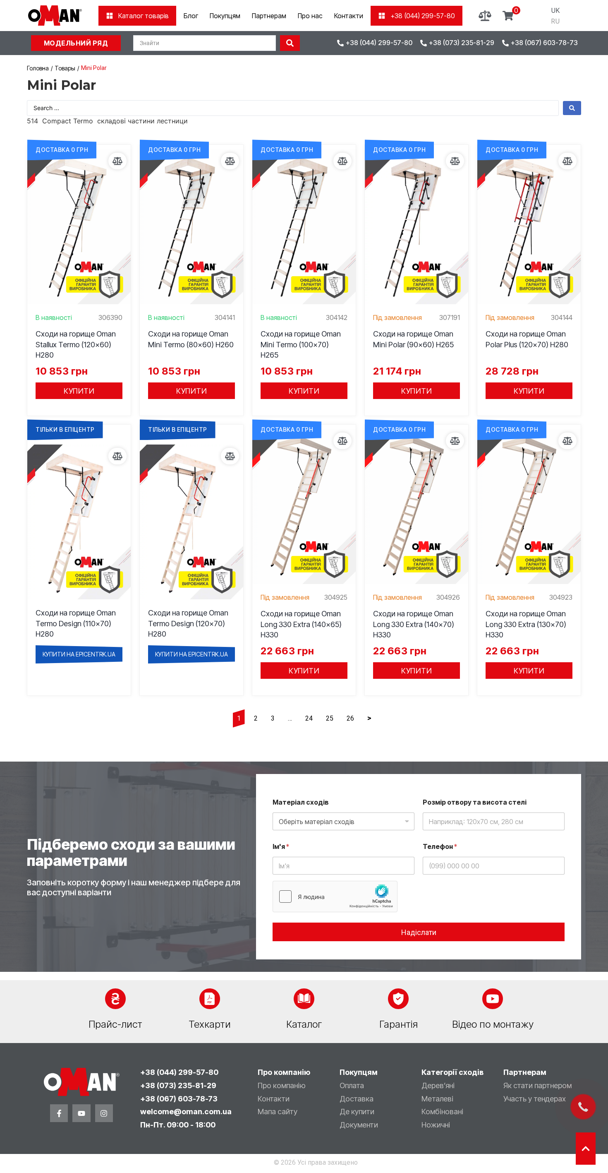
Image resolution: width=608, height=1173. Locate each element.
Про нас (310, 16)
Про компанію (282, 1085)
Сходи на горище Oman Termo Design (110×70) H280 (76, 623)
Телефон (440, 847)
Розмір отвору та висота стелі (475, 802)
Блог (191, 16)
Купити (79, 391)
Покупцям (225, 16)
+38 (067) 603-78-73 (179, 1098)
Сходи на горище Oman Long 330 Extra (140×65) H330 (301, 624)
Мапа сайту (277, 1111)
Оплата (352, 1085)
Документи (359, 1124)
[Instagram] (104, 1113)
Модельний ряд (76, 43)
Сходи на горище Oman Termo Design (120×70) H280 (188, 623)
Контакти (348, 16)
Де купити (357, 1111)
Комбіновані (442, 1111)
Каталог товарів (143, 16)
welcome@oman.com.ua (186, 1111)
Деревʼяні (438, 1085)
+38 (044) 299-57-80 (422, 16)
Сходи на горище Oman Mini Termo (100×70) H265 (301, 344)
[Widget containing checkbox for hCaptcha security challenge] (335, 896)
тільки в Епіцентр (65, 430)
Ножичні (435, 1124)
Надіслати (418, 932)
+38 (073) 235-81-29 (178, 1085)
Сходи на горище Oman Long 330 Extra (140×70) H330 (413, 624)
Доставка (356, 1098)
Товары (65, 68)
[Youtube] (81, 1113)
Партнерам (269, 16)
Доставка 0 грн (62, 150)
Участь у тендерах (534, 1098)
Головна (38, 68)
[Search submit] (290, 43)
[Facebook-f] (59, 1113)
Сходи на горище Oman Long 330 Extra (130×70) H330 (526, 624)
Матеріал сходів (301, 802)
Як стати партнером (537, 1085)
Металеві (437, 1098)
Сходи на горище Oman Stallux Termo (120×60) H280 (76, 344)
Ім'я (281, 847)
